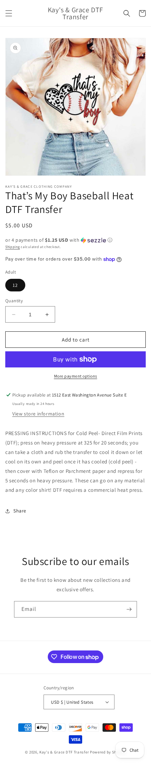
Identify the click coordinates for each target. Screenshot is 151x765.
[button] (9, 13)
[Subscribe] (129, 609)
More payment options (75, 376)
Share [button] (19, 511)
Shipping (12, 246)
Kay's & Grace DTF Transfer (64, 752)
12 (15, 285)
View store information (38, 414)
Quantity (14, 301)
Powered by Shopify (108, 752)
